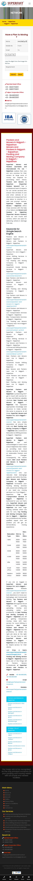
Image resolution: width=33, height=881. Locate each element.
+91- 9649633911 (12, 97)
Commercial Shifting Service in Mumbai (17, 825)
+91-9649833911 (21, 675)
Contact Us (8, 808)
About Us (8, 793)
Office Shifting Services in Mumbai (16, 823)
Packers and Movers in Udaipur (15, 753)
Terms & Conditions (11, 803)
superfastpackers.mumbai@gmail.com (14, 857)
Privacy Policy (9, 801)
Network (7, 797)
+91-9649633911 (11, 677)
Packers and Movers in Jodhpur (15, 738)
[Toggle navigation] (29, 3)
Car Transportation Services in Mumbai (17, 821)
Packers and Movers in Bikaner (15, 742)
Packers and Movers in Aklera (15, 724)
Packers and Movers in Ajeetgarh (15, 712)
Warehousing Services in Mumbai (15, 827)
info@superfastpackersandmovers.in (16, 104)
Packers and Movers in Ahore (15, 708)
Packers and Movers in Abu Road (16, 704)
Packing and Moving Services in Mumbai (18, 814)
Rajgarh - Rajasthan (11, 24)
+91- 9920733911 (12, 87)
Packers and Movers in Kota (16, 746)
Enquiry (7, 806)
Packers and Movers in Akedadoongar (15, 720)
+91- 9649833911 (12, 95)
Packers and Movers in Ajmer (15, 716)
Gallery (7, 799)
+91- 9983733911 (12, 89)
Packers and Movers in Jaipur (15, 734)
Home (4, 22)
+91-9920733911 (7, 840)
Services (7, 795)
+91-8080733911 (7, 842)
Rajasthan (11, 22)
